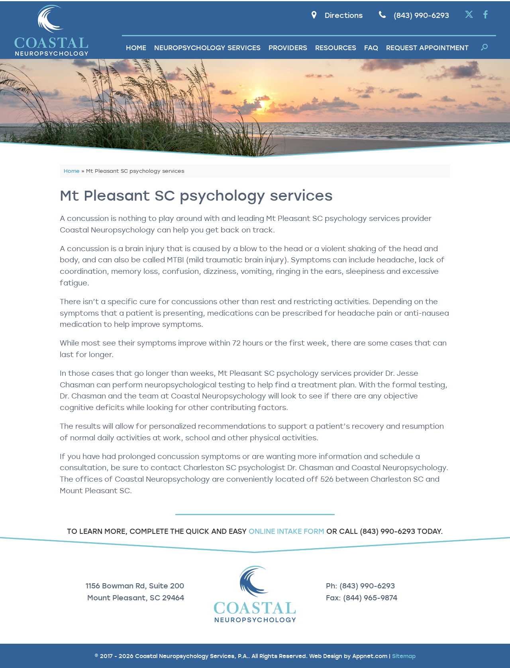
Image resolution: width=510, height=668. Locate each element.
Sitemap (404, 656)
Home (136, 47)
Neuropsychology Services (207, 47)
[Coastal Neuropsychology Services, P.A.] (51, 30)
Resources (335, 47)
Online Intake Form (286, 531)
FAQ (371, 47)
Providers (288, 47)
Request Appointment (427, 47)
